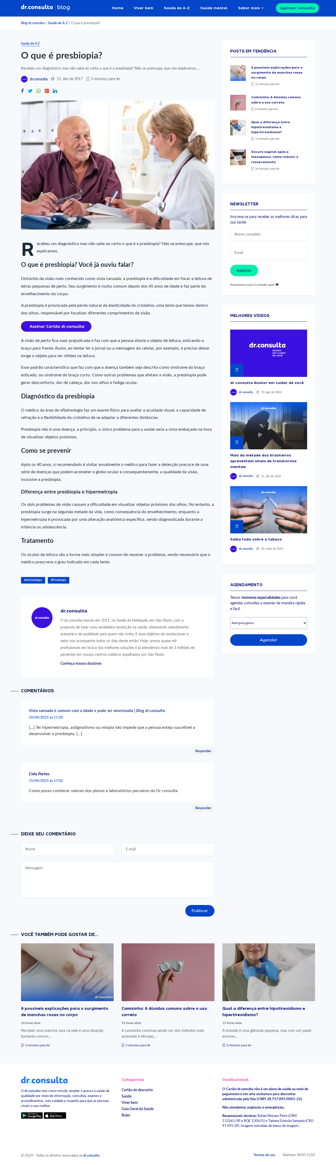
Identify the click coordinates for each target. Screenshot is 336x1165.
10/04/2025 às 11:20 (46, 717)
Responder (203, 751)
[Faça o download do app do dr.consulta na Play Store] (32, 1115)
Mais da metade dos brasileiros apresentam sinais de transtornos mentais (263, 461)
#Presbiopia (58, 580)
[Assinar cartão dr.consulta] (56, 326)
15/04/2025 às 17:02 (46, 780)
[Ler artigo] (238, 73)
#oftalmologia (33, 580)
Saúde (127, 1096)
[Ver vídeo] (268, 353)
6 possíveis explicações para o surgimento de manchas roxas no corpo (276, 72)
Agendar (268, 640)
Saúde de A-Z (177, 8)
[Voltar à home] (44, 1080)
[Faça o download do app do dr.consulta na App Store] (55, 1115)
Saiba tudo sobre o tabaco (256, 539)
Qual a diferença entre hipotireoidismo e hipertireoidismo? (270, 127)
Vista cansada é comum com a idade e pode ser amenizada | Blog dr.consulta (97, 711)
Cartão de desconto (137, 1090)
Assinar (244, 270)
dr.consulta (39, 79)
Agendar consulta (297, 8)
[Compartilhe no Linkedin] (55, 91)
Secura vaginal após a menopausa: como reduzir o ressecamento (274, 157)
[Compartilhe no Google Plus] (47, 91)
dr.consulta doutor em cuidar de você (267, 383)
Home (117, 8)
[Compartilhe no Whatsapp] (38, 91)
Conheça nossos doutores (81, 663)
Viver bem (143, 8)
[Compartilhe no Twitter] (30, 91)
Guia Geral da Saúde (138, 1109)
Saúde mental (214, 8)
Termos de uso (264, 1155)
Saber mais (249, 8)
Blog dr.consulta (33, 23)
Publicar (200, 910)
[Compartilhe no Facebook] (22, 91)
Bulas (126, 1115)
